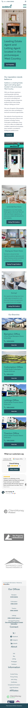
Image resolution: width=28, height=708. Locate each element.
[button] (2, 484)
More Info (14, 345)
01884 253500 (10, 1)
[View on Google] (3, 492)
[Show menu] (24, 6)
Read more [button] (6, 487)
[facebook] (11, 636)
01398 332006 (10, 341)
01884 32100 (10, 374)
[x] (13, 633)
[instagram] (11, 640)
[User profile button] (25, 1)
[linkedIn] (11, 643)
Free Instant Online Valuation (14, 705)
